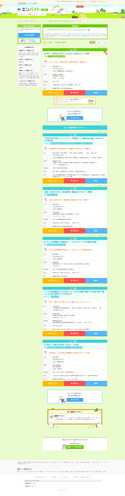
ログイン (87, 6)
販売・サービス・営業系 (37, 471)
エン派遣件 (22, 3)
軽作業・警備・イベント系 (87, 471)
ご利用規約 (53, 477)
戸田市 (28, 54)
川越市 (20, 53)
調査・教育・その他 (34, 78)
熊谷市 (37, 54)
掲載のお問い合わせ (85, 477)
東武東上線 (21, 62)
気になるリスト (25, 14)
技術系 (23, 76)
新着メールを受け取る (75, 447)
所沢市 (33, 53)
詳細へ (96, 92)
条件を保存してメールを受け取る (31, 40)
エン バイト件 (32, 3)
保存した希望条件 (40, 14)
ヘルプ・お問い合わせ (96, 6)
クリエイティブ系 (27, 74)
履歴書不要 (27, 85)
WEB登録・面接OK (23, 83)
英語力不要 (21, 85)
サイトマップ (105, 6)
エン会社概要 (75, 477)
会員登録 (80, 6)
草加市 (23, 54)
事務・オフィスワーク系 (24, 73)
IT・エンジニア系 (59, 471)
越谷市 (29, 53)
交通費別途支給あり (33, 83)
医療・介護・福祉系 (31, 76)
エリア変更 (51, 9)
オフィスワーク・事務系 (65, 34)
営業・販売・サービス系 (77, 34)
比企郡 (32, 54)
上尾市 (21, 56)
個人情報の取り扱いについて (41, 477)
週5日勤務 (34, 85)
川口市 (24, 53)
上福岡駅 (21, 67)
